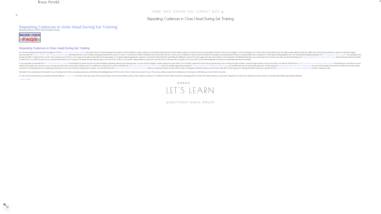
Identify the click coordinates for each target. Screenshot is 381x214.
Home (156, 11)
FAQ (191, 11)
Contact (203, 11)
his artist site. (69, 76)
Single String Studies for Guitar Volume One (318, 57)
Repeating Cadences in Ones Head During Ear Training (68, 26)
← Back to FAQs (25, 79)
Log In (361, 5)
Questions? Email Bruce (190, 102)
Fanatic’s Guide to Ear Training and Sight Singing (51, 55)
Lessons (179, 11)
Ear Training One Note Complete (73, 52)
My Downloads (348, 6)
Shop (167, 11)
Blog (216, 11)
